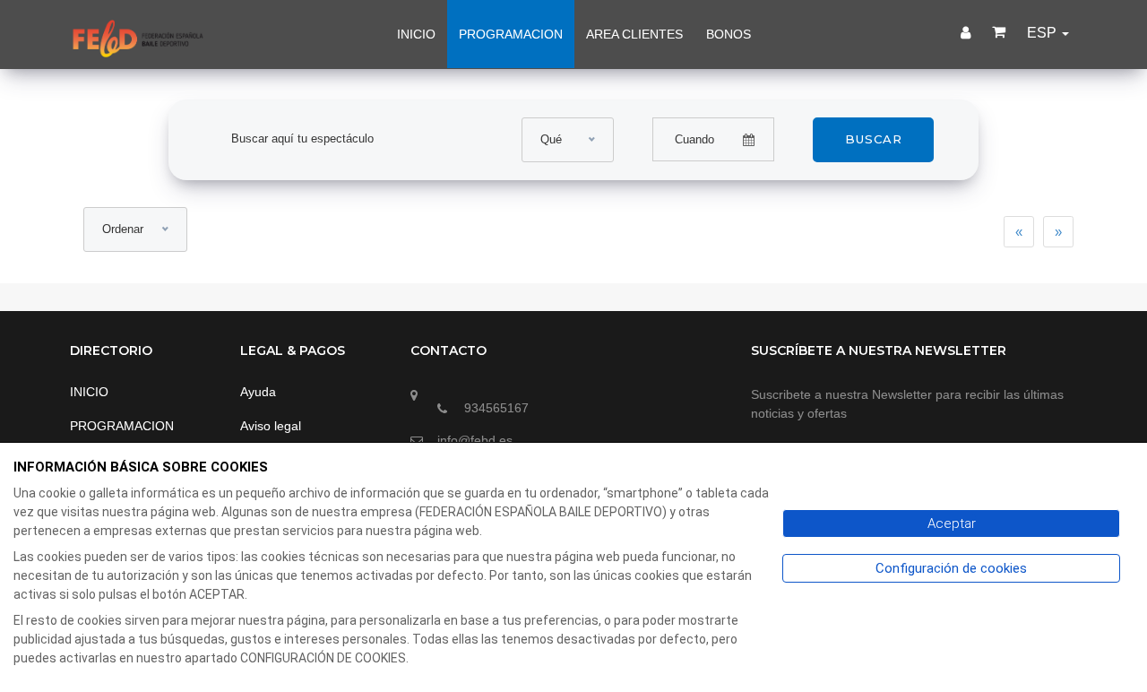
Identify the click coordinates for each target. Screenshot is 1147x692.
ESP (1043, 32)
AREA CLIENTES (634, 34)
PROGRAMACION (511, 34)
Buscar (873, 139)
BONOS (728, 34)
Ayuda (258, 392)
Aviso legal (270, 426)
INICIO (416, 34)
